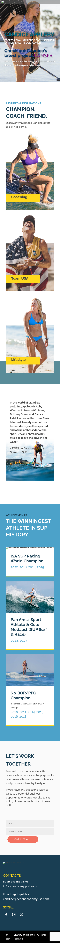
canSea (43, 55)
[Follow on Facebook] (6, 914)
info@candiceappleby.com (21, 886)
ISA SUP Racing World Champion (27, 558)
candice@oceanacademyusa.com (26, 899)
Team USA (19, 278)
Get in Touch (22, 839)
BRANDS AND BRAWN (24, 935)
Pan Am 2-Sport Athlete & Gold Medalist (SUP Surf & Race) (29, 627)
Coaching (19, 197)
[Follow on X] (21, 914)
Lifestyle (18, 360)
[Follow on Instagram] (14, 914)
